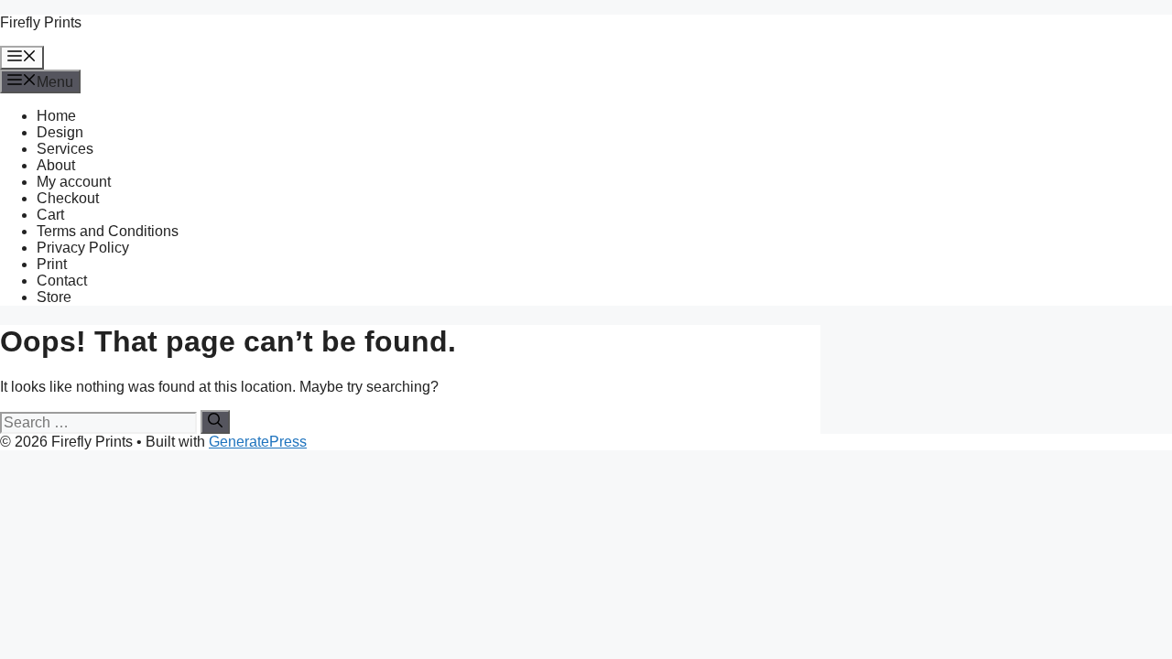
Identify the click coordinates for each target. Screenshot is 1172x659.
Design (60, 132)
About (56, 165)
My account (74, 181)
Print (52, 264)
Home (56, 116)
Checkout (68, 198)
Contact (62, 280)
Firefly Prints (40, 22)
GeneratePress (258, 441)
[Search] (215, 422)
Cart (50, 214)
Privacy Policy (83, 247)
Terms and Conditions (108, 231)
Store (54, 297)
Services (65, 149)
